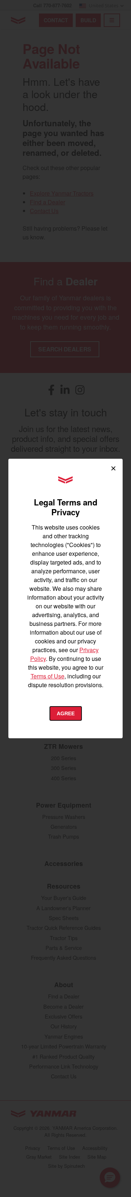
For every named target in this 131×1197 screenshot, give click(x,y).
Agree (66, 713)
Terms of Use (47, 676)
